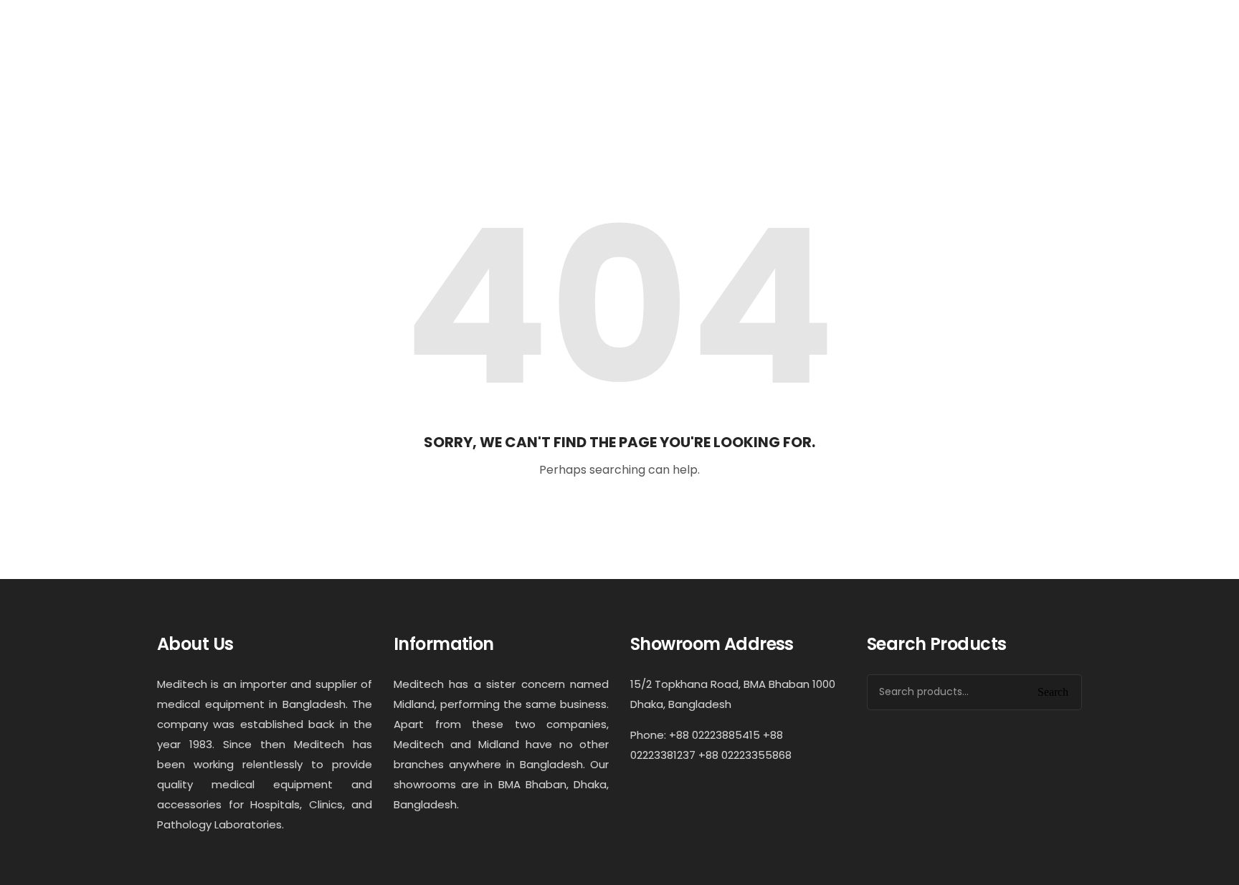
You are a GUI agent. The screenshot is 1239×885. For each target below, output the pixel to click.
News (635, 109)
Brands (701, 109)
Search (1053, 692)
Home (393, 109)
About (457, 109)
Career (844, 109)
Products (547, 109)
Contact (773, 109)
